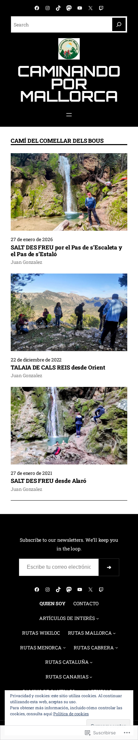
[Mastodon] (69, 8)
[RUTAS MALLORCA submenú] (114, 632)
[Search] (119, 24)
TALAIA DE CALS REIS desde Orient (58, 367)
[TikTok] (58, 8)
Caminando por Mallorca (68, 83)
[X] (90, 8)
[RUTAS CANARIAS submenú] (90, 676)
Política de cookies (71, 713)
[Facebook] (37, 8)
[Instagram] (47, 8)
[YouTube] (79, 8)
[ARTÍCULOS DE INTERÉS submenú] (97, 618)
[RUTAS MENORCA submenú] (64, 647)
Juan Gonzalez (26, 262)
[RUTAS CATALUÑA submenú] (91, 662)
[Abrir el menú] (69, 115)
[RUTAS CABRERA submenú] (116, 647)
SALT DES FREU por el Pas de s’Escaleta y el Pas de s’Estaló (66, 251)
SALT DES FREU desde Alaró (48, 481)
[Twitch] (101, 8)
